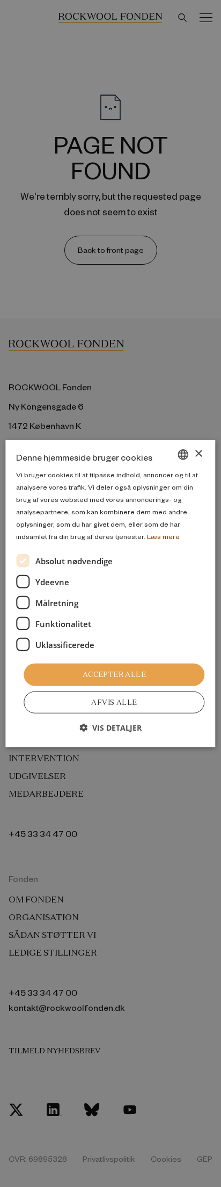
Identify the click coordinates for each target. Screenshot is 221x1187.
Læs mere (163, 536)
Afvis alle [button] (114, 702)
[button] (110, 728)
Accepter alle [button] (114, 674)
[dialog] (110, 593)
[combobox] (183, 454)
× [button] (198, 454)
